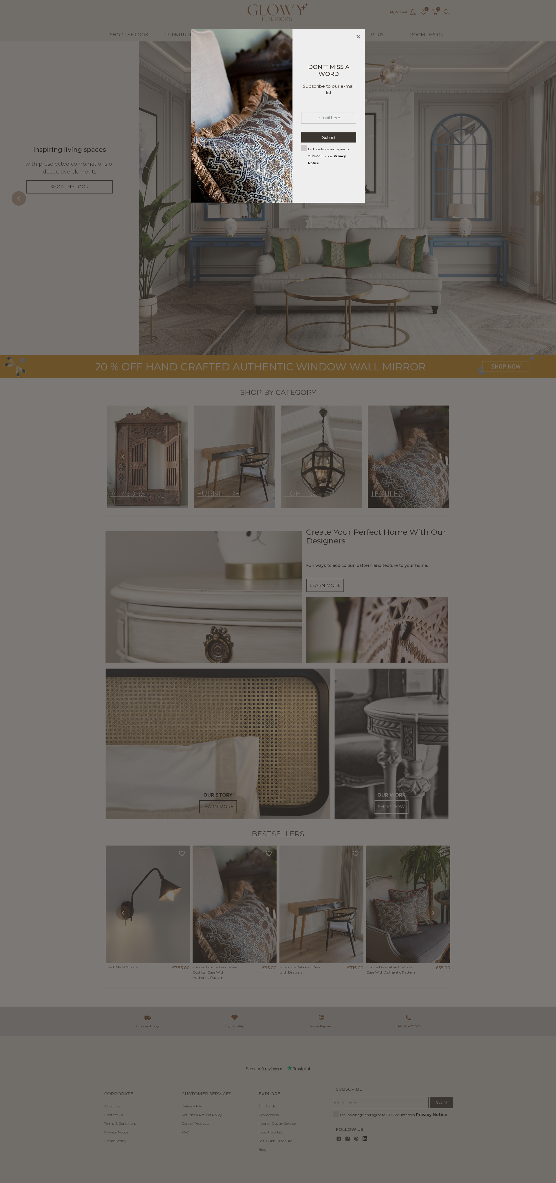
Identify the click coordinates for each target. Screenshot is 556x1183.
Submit (328, 137)
